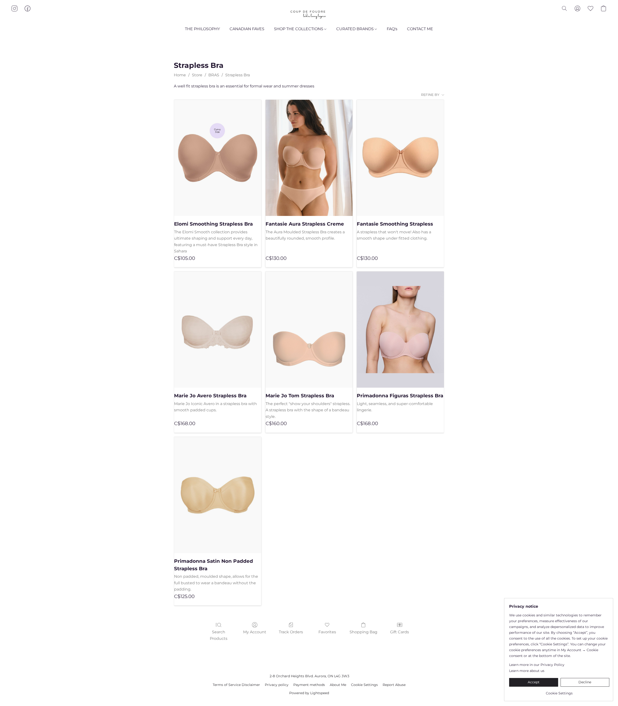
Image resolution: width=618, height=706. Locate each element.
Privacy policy (276, 685)
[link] (559, 691)
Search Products (218, 635)
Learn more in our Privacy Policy (536, 665)
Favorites (327, 632)
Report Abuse (394, 685)
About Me (338, 685)
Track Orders (291, 632)
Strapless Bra (237, 75)
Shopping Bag (363, 632)
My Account (254, 632)
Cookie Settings (364, 685)
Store (197, 75)
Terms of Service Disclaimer (236, 685)
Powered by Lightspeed (309, 693)
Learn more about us (526, 671)
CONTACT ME (420, 29)
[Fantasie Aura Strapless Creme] (309, 158)
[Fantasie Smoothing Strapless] (400, 158)
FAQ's (392, 29)
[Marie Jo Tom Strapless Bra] (309, 329)
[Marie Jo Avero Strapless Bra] (217, 329)
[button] (309, 13)
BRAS (213, 75)
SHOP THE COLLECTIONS (299, 29)
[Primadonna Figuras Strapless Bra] (400, 329)
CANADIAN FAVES (247, 29)
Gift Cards (399, 632)
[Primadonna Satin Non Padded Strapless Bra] (217, 495)
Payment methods (309, 685)
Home (180, 75)
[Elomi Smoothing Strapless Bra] (217, 158)
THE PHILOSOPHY (202, 29)
